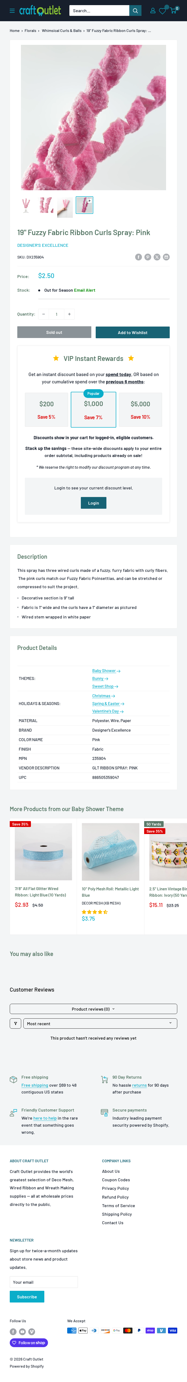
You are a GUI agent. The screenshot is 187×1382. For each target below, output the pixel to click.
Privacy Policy (115, 1188)
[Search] (135, 10)
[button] (95, 912)
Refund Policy (115, 1197)
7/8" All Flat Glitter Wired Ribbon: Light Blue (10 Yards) (40, 891)
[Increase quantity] (69, 314)
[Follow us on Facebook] (13, 1331)
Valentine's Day (106, 710)
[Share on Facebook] (138, 257)
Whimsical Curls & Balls (62, 30)
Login (93, 503)
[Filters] (15, 1023)
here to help (45, 1118)
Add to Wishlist (133, 332)
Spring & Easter (106, 703)
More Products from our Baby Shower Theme (67, 808)
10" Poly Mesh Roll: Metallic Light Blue (110, 891)
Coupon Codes (116, 1179)
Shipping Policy (117, 1214)
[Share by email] (166, 257)
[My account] (152, 10)
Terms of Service (118, 1205)
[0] (173, 10)
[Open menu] (12, 11)
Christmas (101, 695)
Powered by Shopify (27, 1366)
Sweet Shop (103, 686)
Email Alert (84, 290)
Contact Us (112, 1222)
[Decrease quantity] (43, 314)
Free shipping (34, 1085)
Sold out (54, 332)
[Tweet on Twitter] (157, 257)
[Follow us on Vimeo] (31, 1331)
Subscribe (27, 1296)
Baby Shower (104, 670)
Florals (30, 30)
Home (15, 30)
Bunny (98, 678)
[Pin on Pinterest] (147, 257)
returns (139, 1085)
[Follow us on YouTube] (22, 1331)
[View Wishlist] (163, 10)
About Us (111, 1171)
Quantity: (26, 314)
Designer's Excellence (42, 245)
